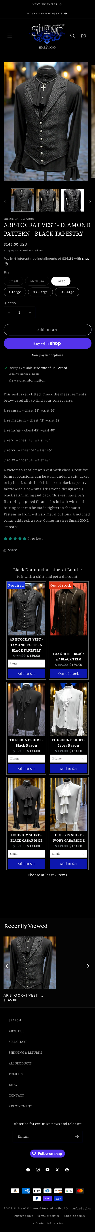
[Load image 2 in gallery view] (47, 200)
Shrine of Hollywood (27, 1208)
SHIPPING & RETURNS (25, 1052)
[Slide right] (90, 201)
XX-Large (40, 292)
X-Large (15, 292)
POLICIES (16, 1074)
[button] (9, 36)
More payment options (47, 355)
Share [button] (12, 550)
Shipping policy (74, 1215)
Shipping (9, 250)
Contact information (50, 1223)
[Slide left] (5, 201)
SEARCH (15, 1020)
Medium (39, 282)
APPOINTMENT (20, 1106)
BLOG (13, 1085)
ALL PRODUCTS (20, 1063)
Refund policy (81, 1208)
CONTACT (16, 1095)
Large (61, 281)
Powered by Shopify (55, 1208)
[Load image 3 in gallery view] (72, 200)
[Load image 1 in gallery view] (22, 200)
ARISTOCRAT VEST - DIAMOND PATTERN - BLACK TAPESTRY (23, 996)
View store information (27, 380)
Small (16, 282)
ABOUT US (16, 1031)
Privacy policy (23, 1215)
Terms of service (48, 1215)
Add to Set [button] (26, 673)
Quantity (10, 303)
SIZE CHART (18, 1041)
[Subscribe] (77, 1136)
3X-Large (67, 292)
